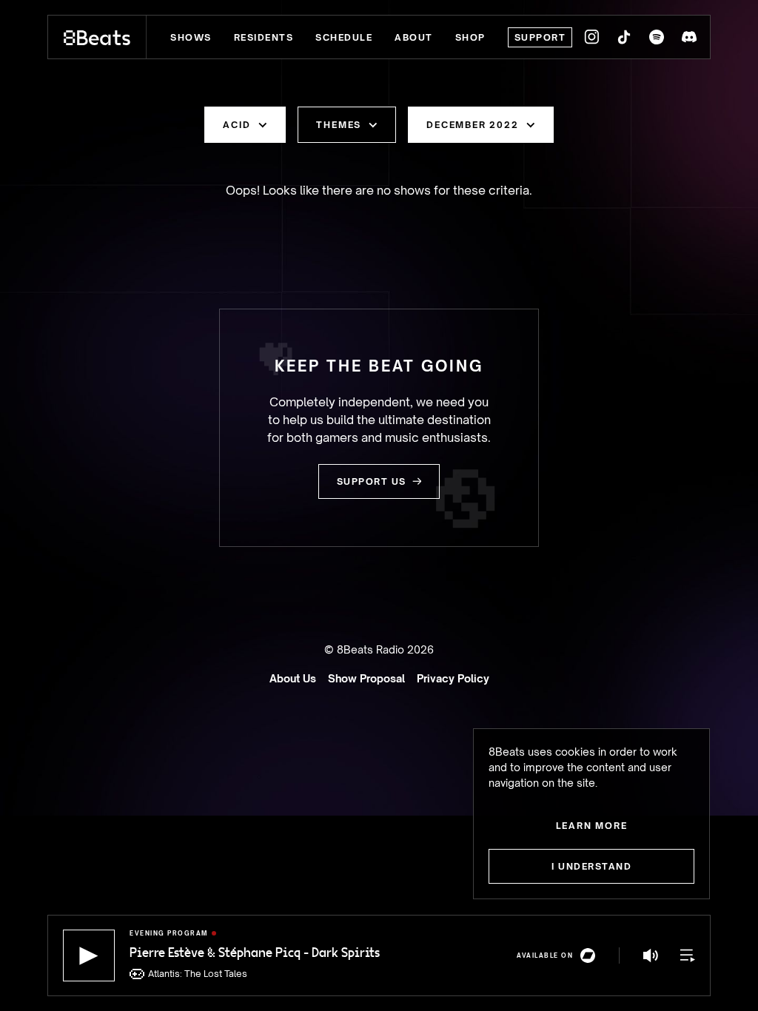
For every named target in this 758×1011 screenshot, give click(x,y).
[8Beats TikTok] (624, 37)
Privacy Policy (453, 678)
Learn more (592, 825)
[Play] (89, 955)
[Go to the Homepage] (97, 37)
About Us (292, 678)
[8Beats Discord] (689, 37)
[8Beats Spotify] (656, 37)
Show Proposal (366, 678)
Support (540, 37)
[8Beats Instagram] (591, 37)
